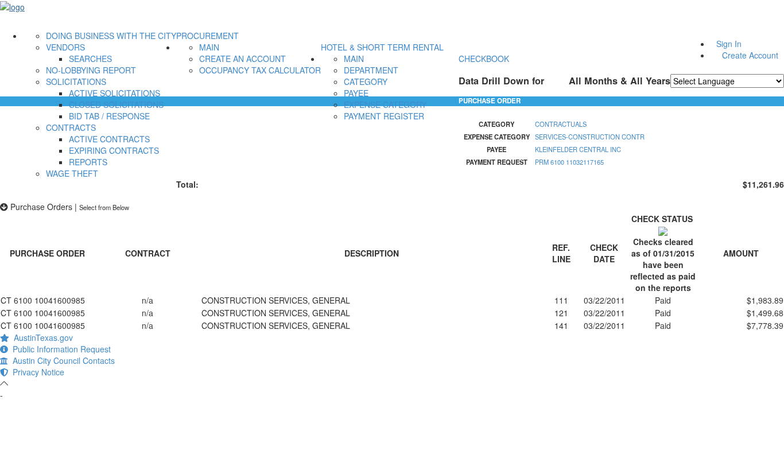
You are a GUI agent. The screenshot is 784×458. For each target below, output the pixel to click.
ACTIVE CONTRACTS (109, 139)
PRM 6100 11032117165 (569, 161)
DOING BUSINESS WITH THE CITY (111, 35)
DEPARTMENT (371, 70)
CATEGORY (365, 81)
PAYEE (356, 93)
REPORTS (88, 162)
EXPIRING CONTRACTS (114, 150)
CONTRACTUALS (561, 124)
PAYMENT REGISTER (384, 116)
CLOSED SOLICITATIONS (116, 104)
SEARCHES (90, 58)
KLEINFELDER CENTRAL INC (578, 149)
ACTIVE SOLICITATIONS (114, 93)
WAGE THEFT (72, 173)
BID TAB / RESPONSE (109, 116)
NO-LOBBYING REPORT (91, 70)
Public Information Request (59, 349)
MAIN (209, 47)
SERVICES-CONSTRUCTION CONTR (590, 136)
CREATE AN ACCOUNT (242, 58)
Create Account (750, 55)
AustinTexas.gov (41, 337)
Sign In (729, 43)
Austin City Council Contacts (61, 360)
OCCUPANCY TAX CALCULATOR (260, 70)
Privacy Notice (36, 372)
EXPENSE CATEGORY (385, 104)
